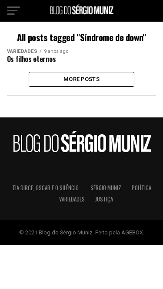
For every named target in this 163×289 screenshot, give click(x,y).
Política (141, 188)
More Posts (81, 79)
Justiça (104, 199)
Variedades (72, 199)
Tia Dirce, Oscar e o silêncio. (46, 188)
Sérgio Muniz (105, 188)
